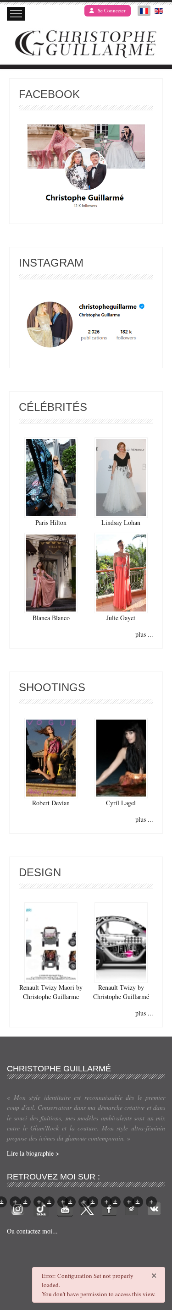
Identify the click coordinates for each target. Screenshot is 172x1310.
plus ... (144, 634)
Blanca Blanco (51, 617)
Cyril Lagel (121, 802)
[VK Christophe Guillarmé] (154, 1207)
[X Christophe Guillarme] (87, 1207)
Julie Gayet (120, 617)
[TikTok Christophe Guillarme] (41, 1207)
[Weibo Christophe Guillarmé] (131, 1207)
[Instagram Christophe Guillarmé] (86, 325)
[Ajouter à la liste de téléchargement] (15, 1201)
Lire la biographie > (33, 1153)
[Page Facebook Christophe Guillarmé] (86, 168)
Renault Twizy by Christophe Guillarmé (121, 992)
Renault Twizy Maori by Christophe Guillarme (51, 992)
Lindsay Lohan (120, 522)
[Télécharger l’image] (25, 1201)
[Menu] (16, 13)
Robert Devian (51, 802)
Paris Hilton (51, 522)
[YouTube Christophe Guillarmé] (65, 1207)
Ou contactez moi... (32, 1231)
